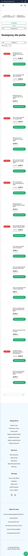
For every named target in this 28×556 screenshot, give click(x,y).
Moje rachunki (14, 457)
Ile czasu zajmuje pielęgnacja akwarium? (14, 514)
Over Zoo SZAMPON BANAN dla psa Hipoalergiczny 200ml (18, 373)
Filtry (14, 25)
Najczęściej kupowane (14, 437)
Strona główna (7, 15)
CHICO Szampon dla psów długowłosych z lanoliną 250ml (18, 161)
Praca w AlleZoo (14, 490)
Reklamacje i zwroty (14, 428)
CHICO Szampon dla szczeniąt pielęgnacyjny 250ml (18, 183)
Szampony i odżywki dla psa (8, 16)
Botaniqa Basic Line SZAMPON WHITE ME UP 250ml (18, 97)
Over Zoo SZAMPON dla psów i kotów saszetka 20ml (19, 288)
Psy (13, 15)
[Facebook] (25, 1)
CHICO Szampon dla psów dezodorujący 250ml (18, 118)
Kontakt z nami (14, 425)
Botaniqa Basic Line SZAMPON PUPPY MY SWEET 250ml (19, 205)
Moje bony (14, 466)
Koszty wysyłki (14, 431)
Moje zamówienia (14, 454)
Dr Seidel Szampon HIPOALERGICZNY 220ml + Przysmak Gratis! (18, 352)
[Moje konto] (25, 5)
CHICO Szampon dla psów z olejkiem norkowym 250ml (19, 226)
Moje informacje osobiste (14, 463)
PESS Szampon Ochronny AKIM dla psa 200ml (18, 247)
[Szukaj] (21, 5)
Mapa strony (14, 484)
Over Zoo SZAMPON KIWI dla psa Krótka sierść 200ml (19, 267)
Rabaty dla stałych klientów (14, 434)
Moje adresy (14, 460)
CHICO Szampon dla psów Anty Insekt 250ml (18, 75)
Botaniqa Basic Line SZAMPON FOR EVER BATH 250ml (18, 139)
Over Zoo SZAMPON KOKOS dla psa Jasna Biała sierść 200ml (18, 309)
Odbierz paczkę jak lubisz (14, 440)
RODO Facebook (14, 487)
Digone (18, 549)
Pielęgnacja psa (20, 15)
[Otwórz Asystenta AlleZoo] (26, 554)
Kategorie (14, 23)
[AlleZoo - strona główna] (8, 5)
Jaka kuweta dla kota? (13, 521)
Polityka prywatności (14, 443)
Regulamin (14, 481)
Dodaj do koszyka (20, 84)
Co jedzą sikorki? (13, 518)
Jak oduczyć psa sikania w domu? (13, 525)
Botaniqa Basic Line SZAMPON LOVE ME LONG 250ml (18, 54)
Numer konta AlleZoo (14, 478)
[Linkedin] (15, 495)
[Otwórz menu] (3, 5)
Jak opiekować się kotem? (13, 533)
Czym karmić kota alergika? (13, 529)
